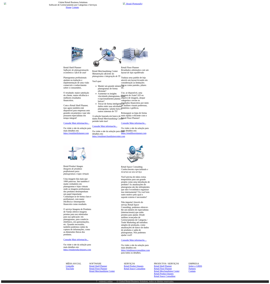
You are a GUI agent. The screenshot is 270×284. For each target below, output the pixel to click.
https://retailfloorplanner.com (133, 133)
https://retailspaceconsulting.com (135, 250)
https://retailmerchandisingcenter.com (108, 136)
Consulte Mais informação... (75, 239)
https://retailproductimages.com (77, 249)
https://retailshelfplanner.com (76, 133)
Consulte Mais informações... (76, 123)
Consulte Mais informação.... (134, 240)
